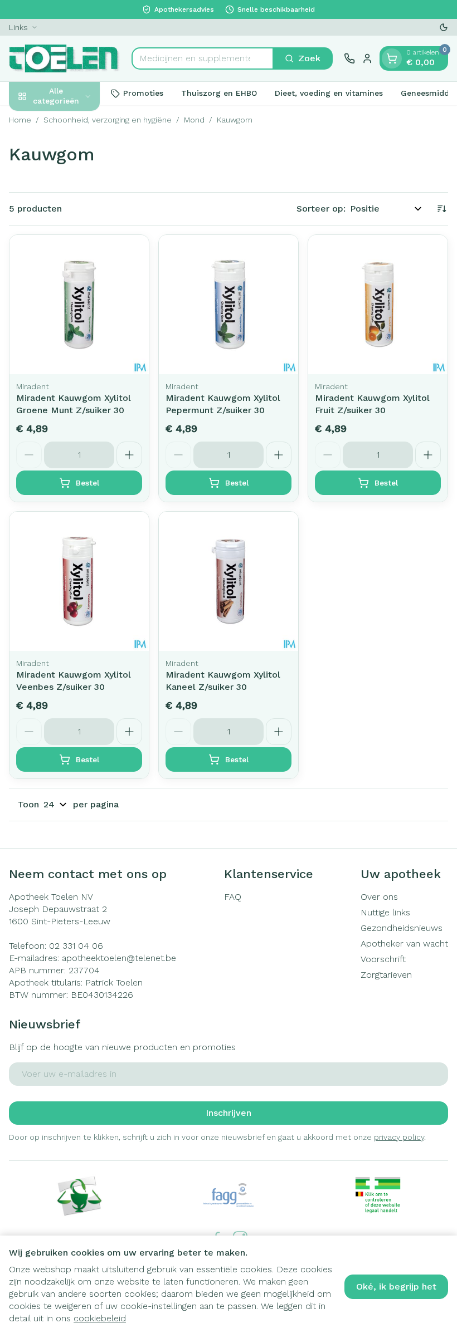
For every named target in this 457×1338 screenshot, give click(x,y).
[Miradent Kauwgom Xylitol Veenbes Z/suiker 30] (79, 581)
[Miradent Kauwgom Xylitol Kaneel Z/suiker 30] (228, 581)
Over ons (379, 896)
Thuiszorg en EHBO (219, 93)
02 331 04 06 (76, 945)
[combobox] (203, 58)
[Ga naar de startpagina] (64, 58)
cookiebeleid (100, 1318)
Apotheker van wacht (404, 943)
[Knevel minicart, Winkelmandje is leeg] (392, 58)
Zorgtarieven (386, 974)
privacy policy (399, 1137)
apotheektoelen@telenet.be (119, 958)
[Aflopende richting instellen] (441, 208)
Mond (194, 119)
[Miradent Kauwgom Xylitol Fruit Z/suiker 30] (378, 304)
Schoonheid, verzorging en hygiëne (107, 119)
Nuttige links (385, 912)
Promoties (143, 93)
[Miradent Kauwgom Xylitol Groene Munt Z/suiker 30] (79, 304)
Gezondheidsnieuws (402, 928)
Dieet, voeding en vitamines (329, 93)
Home (20, 119)
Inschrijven (228, 1112)
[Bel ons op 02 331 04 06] (349, 58)
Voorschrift (383, 959)
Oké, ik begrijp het (396, 1286)
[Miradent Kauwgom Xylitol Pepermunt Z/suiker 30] (228, 304)
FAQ (232, 896)
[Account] (367, 58)
